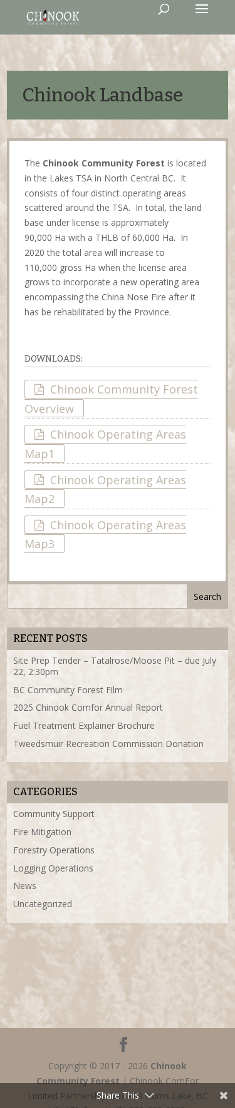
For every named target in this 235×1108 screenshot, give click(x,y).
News (24, 886)
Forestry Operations (54, 850)
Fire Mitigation (42, 832)
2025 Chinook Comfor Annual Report (88, 707)
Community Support (54, 814)
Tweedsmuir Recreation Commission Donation (108, 744)
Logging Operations (53, 868)
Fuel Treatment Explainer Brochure (84, 725)
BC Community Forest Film (68, 690)
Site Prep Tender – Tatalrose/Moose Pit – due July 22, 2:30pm (114, 666)
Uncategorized (42, 904)
